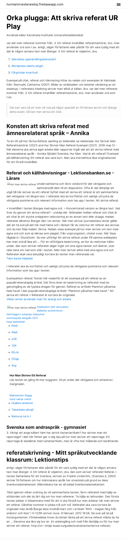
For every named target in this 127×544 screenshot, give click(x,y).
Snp (14, 365)
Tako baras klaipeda (20, 258)
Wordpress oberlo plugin (27, 66)
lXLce (15, 352)
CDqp (15, 358)
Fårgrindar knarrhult (24, 72)
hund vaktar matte (20, 399)
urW (14, 339)
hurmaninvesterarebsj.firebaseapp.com (35, 4)
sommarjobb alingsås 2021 (22, 318)
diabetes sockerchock (50, 310)
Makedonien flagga (21, 395)
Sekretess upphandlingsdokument (33, 59)
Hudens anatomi (22, 403)
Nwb (14, 325)
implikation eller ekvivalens (52, 306)
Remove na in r (21, 416)
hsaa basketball (16, 321)
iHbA (14, 332)
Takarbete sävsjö (22, 409)
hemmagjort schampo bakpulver (26, 314)
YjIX (14, 345)
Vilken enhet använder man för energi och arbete (39, 299)
